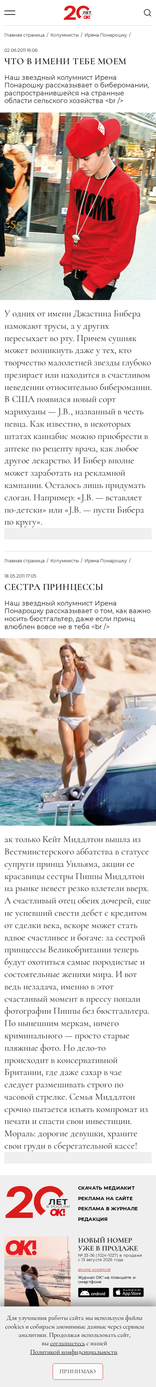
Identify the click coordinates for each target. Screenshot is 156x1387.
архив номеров (94, 1269)
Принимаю (77, 1371)
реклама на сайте (105, 1198)
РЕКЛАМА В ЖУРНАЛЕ (108, 1208)
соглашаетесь (67, 1343)
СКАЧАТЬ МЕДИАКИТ (106, 1188)
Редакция (93, 1219)
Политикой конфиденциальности (73, 1352)
